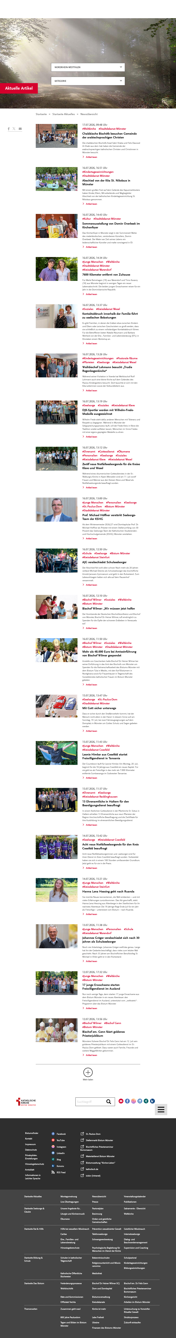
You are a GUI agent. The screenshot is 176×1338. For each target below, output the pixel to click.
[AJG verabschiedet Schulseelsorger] (57, 560)
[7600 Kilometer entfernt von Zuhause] (57, 269)
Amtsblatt (29, 1170)
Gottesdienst (106, 451)
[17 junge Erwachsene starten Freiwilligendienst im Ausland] (57, 983)
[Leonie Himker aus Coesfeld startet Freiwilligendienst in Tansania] (57, 753)
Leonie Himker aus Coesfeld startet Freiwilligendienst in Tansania (104, 756)
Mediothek (97, 1273)
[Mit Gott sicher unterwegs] (57, 706)
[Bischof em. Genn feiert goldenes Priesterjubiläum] (57, 1030)
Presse (95, 1202)
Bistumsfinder (31, 1133)
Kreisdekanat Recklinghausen (101, 796)
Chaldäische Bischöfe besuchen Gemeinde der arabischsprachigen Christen (109, 135)
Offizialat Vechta (68, 1302)
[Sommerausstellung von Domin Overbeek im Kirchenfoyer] (57, 226)
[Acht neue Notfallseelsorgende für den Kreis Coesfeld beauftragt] (57, 847)
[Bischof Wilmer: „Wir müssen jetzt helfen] (57, 607)
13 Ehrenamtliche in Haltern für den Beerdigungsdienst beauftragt (105, 803)
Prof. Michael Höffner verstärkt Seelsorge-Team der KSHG (109, 517)
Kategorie (60, 81)
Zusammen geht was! (70, 1309)
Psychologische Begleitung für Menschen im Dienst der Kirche (106, 1249)
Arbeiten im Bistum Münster (137, 1302)
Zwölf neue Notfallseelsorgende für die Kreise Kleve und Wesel (111, 466)
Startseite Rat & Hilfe (33, 1229)
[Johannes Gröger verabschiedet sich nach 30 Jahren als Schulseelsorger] (57, 936)
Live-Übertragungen (69, 1202)
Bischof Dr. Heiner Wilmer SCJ (106, 1283)
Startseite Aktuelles (63, 114)
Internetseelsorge (132, 1234)
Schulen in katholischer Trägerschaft (71, 1259)
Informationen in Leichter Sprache (33, 1177)
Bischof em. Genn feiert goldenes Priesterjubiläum (103, 1033)
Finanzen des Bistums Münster (106, 1328)
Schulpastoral (130, 1258)
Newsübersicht (99, 1196)
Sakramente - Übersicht (134, 1208)
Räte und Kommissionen (71, 1297)
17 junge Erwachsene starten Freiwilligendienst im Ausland (101, 986)
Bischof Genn (113, 1023)
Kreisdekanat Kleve (124, 405)
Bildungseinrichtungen (134, 1268)
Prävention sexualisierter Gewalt (106, 1229)
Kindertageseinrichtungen (99, 171)
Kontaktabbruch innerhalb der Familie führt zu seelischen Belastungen (110, 315)
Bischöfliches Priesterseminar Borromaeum (137, 1290)
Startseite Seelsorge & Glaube (34, 1210)
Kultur (87, 218)
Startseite (41, 114)
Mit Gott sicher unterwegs (99, 708)
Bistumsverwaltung (101, 1297)
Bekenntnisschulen (101, 1258)
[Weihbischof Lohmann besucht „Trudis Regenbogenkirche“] (57, 365)
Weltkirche (90, 128)
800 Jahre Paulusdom (70, 1317)
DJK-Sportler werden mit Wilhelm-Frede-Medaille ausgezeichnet (108, 412)
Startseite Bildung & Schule (33, 1259)
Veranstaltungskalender (135, 1196)
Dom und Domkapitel (102, 1288)
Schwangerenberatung (102, 1239)
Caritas (63, 1234)
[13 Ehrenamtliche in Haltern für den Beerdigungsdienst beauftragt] (57, 800)
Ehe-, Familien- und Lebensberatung (69, 1241)
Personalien (90, 455)
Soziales (88, 309)
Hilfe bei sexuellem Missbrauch (74, 1229)
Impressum (30, 1144)
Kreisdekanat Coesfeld (97, 749)
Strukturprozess (131, 1317)
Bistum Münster (115, 506)
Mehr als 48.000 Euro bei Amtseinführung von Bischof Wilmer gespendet (109, 653)
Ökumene (124, 451)
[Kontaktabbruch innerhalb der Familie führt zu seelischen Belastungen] (57, 316)
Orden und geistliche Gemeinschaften (101, 1220)
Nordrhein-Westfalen (67, 67)
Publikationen (130, 1202)
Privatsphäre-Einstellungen (31, 1157)
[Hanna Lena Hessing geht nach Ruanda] (57, 890)
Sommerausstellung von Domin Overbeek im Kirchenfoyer (111, 225)
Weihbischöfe (66, 1288)
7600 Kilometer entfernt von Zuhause (106, 274)
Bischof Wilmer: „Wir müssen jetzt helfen (108, 608)
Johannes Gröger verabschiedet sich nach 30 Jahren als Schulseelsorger (110, 939)
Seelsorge (104, 362)
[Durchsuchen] (108, 1101)
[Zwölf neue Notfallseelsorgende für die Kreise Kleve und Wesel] (57, 459)
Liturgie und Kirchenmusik (72, 1214)
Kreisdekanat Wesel (108, 309)
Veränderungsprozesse (71, 1283)
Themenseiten (30, 1309)
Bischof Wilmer (92, 599)
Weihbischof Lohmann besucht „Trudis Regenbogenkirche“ (107, 369)
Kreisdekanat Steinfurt (96, 557)
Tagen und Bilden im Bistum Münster (73, 1324)
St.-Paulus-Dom (93, 506)
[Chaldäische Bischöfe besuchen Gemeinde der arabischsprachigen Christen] (57, 136)
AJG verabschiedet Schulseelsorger (104, 562)
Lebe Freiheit (98, 1317)
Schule (88, 553)
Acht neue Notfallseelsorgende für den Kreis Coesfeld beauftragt (110, 846)
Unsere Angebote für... (70, 1208)
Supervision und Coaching (136, 1248)
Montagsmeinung (68, 1196)
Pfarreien (89, 362)
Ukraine (95, 1322)
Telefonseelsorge (99, 1234)
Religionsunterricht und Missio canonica (106, 1264)
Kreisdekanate (98, 1302)
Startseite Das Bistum (34, 1283)
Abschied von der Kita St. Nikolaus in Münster (106, 182)
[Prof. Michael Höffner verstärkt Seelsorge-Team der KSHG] (57, 509)
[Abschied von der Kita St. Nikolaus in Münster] (57, 179)
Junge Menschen (93, 261)
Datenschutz (31, 1150)
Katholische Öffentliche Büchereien (71, 1275)
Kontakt (28, 1138)
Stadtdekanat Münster (113, 128)
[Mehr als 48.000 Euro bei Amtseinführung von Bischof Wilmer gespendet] (57, 650)
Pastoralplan (97, 1208)
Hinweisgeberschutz (34, 1164)
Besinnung (97, 1214)
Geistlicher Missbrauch (134, 1229)
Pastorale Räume (128, 358)
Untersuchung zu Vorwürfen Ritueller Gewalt (137, 1310)
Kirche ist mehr (99, 1309)
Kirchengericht (130, 1297)
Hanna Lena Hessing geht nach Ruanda (108, 891)
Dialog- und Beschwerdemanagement (135, 1241)
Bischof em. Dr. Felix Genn (136, 1283)
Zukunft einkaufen (132, 1322)
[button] (10, 128)
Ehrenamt (89, 451)
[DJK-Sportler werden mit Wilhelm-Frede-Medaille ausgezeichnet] (57, 412)
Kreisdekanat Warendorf (97, 269)
